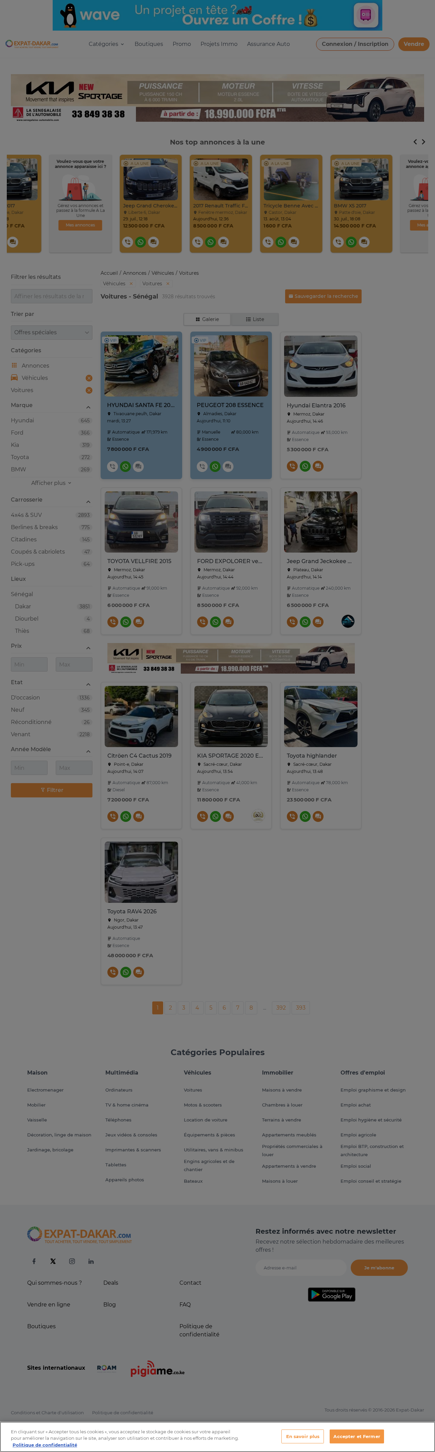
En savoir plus (303, 1436)
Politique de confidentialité (45, 1445)
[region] (217, 1437)
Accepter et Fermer (356, 1436)
